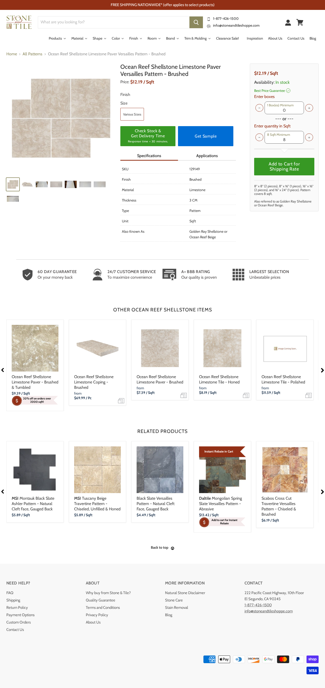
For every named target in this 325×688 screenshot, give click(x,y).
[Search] (196, 22)
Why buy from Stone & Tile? (108, 593)
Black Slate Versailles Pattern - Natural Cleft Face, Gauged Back (155, 503)
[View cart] (300, 22)
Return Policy (17, 607)
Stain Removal (176, 607)
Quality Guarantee (100, 600)
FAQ (9, 593)
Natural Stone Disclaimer (185, 593)
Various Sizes (132, 114)
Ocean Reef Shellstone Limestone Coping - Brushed (93, 382)
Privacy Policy (97, 615)
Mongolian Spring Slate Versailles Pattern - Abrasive (220, 503)
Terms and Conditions (103, 607)
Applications (207, 155)
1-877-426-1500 (226, 18)
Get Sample (206, 136)
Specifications (149, 155)
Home (11, 54)
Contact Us (15, 629)
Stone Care (174, 600)
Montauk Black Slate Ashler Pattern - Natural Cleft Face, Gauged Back (33, 503)
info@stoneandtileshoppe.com (236, 25)
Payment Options (20, 615)
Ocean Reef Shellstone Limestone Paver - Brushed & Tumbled (35, 382)
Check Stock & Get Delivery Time (148, 135)
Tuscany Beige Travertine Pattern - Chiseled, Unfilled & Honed (97, 503)
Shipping (13, 600)
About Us (93, 622)
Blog (168, 615)
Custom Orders (18, 622)
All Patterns (32, 54)
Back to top (159, 547)
